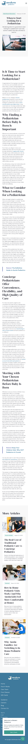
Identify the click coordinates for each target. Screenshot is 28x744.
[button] (26, 3)
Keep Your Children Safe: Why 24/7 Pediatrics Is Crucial (15, 450)
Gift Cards (4, 695)
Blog (2, 705)
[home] (8, 3)
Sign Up (3, 712)
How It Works (5, 687)
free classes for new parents (9, 459)
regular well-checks (18, 151)
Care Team (4, 689)
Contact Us (5, 708)
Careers (3, 703)
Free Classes (5, 692)
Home (3, 684)
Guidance (4, 700)
